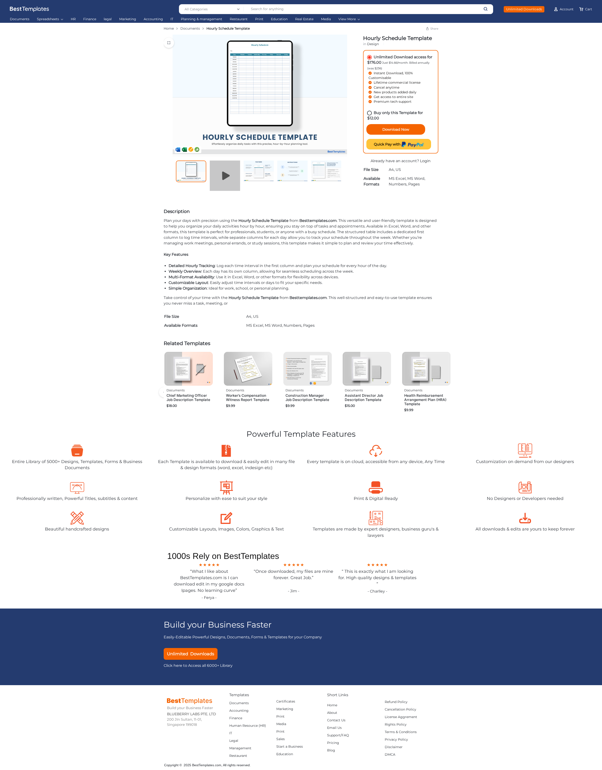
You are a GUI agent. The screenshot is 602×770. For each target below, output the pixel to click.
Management (240, 748)
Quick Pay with (387, 144)
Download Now (395, 129)
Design (373, 44)
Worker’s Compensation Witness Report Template (247, 397)
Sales (280, 739)
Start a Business (289, 747)
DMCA (390, 755)
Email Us (334, 728)
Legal (233, 741)
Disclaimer (394, 747)
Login (425, 161)
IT (171, 19)
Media (326, 19)
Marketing (127, 19)
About (332, 713)
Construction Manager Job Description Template (307, 397)
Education (279, 19)
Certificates (285, 701)
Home (169, 28)
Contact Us (336, 720)
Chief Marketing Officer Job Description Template (188, 397)
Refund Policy (396, 702)
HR (73, 19)
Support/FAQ (338, 735)
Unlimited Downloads (524, 9)
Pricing (333, 743)
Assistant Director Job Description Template (364, 397)
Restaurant (239, 19)
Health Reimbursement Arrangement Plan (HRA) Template (425, 399)
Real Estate (304, 19)
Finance (89, 19)
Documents (19, 19)
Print (259, 19)
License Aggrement (401, 717)
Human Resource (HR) (247, 726)
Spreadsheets (48, 19)
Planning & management (201, 19)
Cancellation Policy (400, 709)
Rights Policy (396, 725)
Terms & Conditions (401, 732)
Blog (331, 750)
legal (108, 19)
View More (347, 19)
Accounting (153, 19)
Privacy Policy (396, 740)
